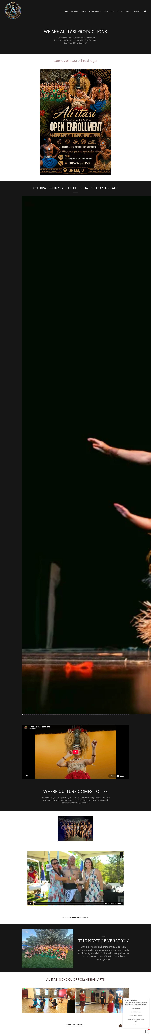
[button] (137, 11)
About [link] (129, 11)
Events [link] (83, 11)
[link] (13, 11)
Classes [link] (74, 11)
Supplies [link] (120, 11)
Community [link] (109, 11)
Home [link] (66, 11)
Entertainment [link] (95, 11)
